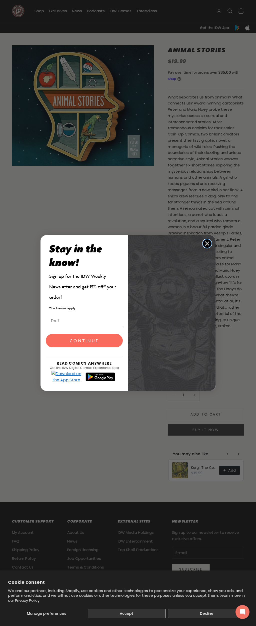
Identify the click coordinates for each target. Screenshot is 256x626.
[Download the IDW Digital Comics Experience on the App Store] (67, 377)
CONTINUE (84, 340)
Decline (207, 613)
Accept (127, 613)
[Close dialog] (207, 243)
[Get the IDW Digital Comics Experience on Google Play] (100, 376)
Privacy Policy (27, 600)
